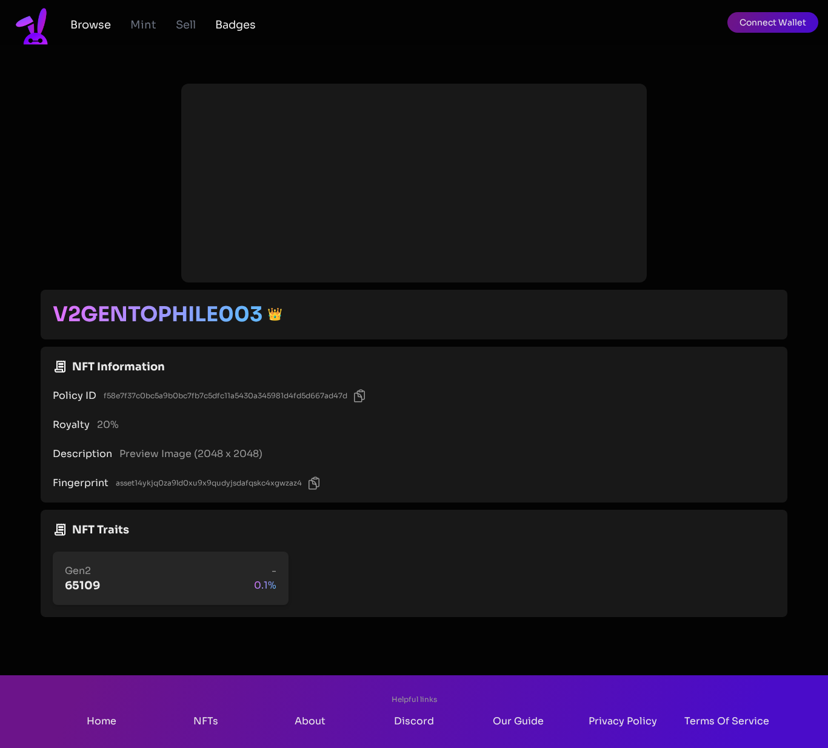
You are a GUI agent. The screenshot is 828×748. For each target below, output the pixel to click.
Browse (90, 25)
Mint (143, 25)
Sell (186, 25)
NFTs (205, 721)
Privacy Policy (623, 721)
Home (101, 721)
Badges (235, 25)
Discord (414, 721)
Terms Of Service (726, 721)
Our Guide (518, 721)
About (310, 721)
